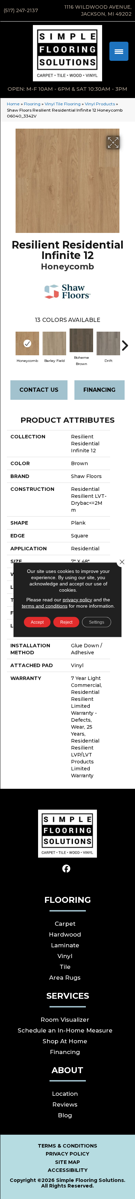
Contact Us (38, 390)
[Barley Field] (54, 343)
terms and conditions (45, 605)
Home (13, 103)
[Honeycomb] (27, 343)
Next (124, 342)
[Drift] (108, 343)
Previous (10, 342)
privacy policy (77, 599)
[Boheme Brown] (81, 340)
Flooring (32, 103)
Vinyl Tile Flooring (63, 103)
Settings (96, 621)
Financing (99, 390)
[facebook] (67, 869)
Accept (37, 621)
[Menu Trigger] (118, 51)
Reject (66, 621)
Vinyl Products (100, 103)
